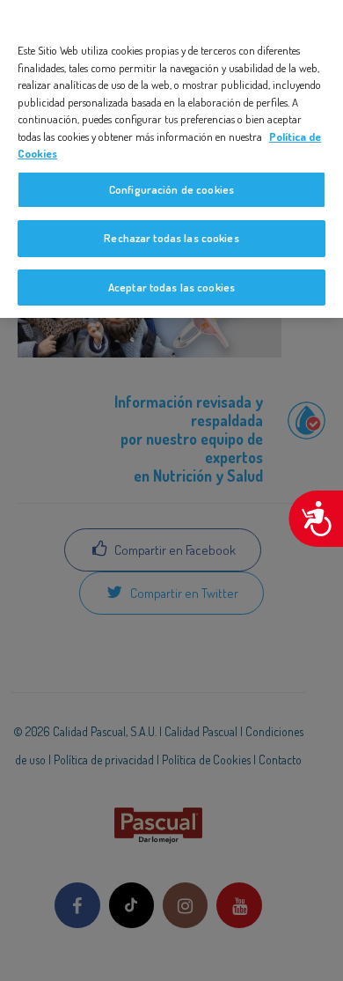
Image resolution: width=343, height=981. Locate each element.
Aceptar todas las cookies (171, 287)
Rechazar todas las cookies (171, 238)
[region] (171, 159)
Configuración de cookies (171, 189)
